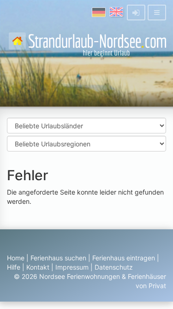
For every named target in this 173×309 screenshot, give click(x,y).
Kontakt (37, 267)
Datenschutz (114, 267)
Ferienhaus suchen (58, 258)
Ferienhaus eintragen (123, 258)
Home (15, 258)
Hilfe (13, 267)
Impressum (72, 267)
